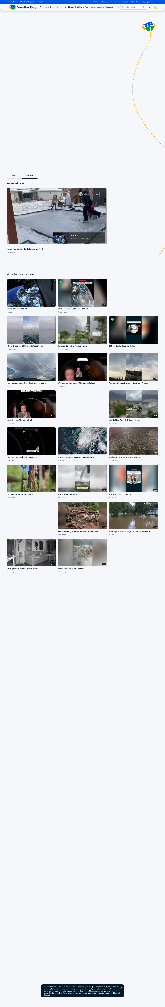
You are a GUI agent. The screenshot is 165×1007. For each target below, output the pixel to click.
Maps (52, 7)
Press (95, 2)
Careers (125, 2)
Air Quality (99, 7)
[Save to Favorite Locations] (118, 7)
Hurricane (109, 7)
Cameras (89, 7)
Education (105, 2)
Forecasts (44, 7)
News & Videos (76, 7)
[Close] (102, 234)
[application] (56, 216)
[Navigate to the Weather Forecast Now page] (22, 7)
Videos (29, 175)
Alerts (59, 7)
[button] (121, 988)
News (14, 175)
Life (65, 7)
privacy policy (109, 991)
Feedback (115, 2)
